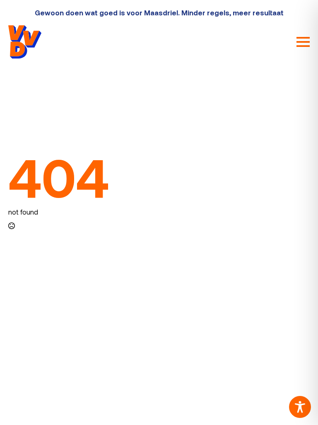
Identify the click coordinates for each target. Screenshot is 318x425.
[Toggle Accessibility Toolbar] (300, 407)
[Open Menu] (303, 42)
